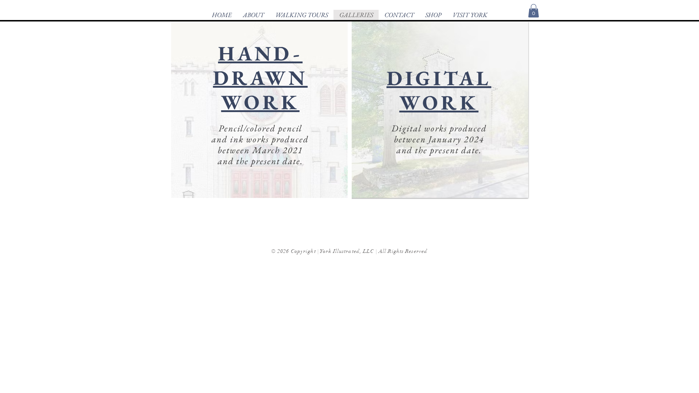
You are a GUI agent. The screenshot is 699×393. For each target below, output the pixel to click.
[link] (533, 10)
